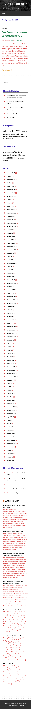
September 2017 (11, 283)
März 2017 (10, 286)
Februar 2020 (11, 236)
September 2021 (11, 223)
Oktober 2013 (11, 410)
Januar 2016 (10, 323)
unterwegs (9, 138)
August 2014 (10, 380)
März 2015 (10, 356)
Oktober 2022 (11, 209)
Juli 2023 (9, 199)
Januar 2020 (10, 239)
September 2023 (11, 196)
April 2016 (10, 313)
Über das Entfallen (8, 664)
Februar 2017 (11, 290)
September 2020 (11, 226)
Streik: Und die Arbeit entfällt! (12, 609)
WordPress (22, 703)
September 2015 (11, 336)
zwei (23, 158)
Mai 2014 (9, 390)
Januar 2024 (10, 186)
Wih (11, 40)
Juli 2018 (9, 266)
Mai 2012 (9, 450)
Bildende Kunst (7, 134)
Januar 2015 (10, 363)
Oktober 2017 (11, 280)
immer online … (19, 481)
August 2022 (10, 216)
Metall (17, 136)
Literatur (6, 136)
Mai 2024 (9, 183)
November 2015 (11, 330)
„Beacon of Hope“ (12, 113)
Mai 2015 (9, 350)
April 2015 (10, 353)
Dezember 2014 (11, 366)
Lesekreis (17, 134)
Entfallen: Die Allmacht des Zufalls (13, 531)
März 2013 (10, 430)
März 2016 (10, 316)
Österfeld (5, 160)
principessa (12, 158)
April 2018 (10, 270)
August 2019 (10, 253)
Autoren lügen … (15, 493)
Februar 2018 (11, 276)
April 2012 (10, 453)
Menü (4, 13)
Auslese (17, 151)
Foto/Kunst (6, 155)
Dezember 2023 (11, 189)
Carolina (21, 705)
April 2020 (10, 229)
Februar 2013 (11, 433)
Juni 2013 (9, 420)
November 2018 (11, 263)
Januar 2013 (10, 437)
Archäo (24, 131)
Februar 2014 (11, 400)
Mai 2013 (9, 423)
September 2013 (11, 413)
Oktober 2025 (11, 173)
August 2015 (10, 340)
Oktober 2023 (11, 193)
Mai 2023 (9, 203)
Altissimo (5, 152)
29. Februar (15, 4)
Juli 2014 (9, 383)
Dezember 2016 (11, 296)
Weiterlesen (7, 70)
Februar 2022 (11, 219)
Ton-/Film (20, 158)
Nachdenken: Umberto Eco (19, 489)
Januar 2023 (10, 206)
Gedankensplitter (15, 155)
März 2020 (10, 233)
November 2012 (11, 443)
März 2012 (10, 457)
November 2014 (11, 370)
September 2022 (11, 213)
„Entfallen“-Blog (12, 501)
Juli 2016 (9, 310)
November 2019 (11, 246)
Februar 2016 (11, 320)
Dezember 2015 (11, 326)
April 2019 (10, 260)
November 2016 (11, 300)
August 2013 (10, 417)
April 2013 (10, 427)
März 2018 (10, 273)
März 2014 (10, 397)
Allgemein (4, 28)
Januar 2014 (10, 403)
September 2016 (11, 303)
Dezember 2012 (11, 440)
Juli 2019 (9, 256)
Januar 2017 (10, 293)
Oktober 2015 (11, 333)
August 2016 (10, 306)
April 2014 (10, 393)
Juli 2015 (9, 343)
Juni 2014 (9, 387)
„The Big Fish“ (10, 117)
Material (12, 136)
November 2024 (11, 179)
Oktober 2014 (11, 373)
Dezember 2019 (11, 243)
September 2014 (11, 377)
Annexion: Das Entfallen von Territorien (15, 636)
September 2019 (11, 250)
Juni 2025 (9, 176)
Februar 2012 (11, 460)
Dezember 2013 (11, 407)
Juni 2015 (9, 346)
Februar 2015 (11, 360)
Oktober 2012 (11, 447)
